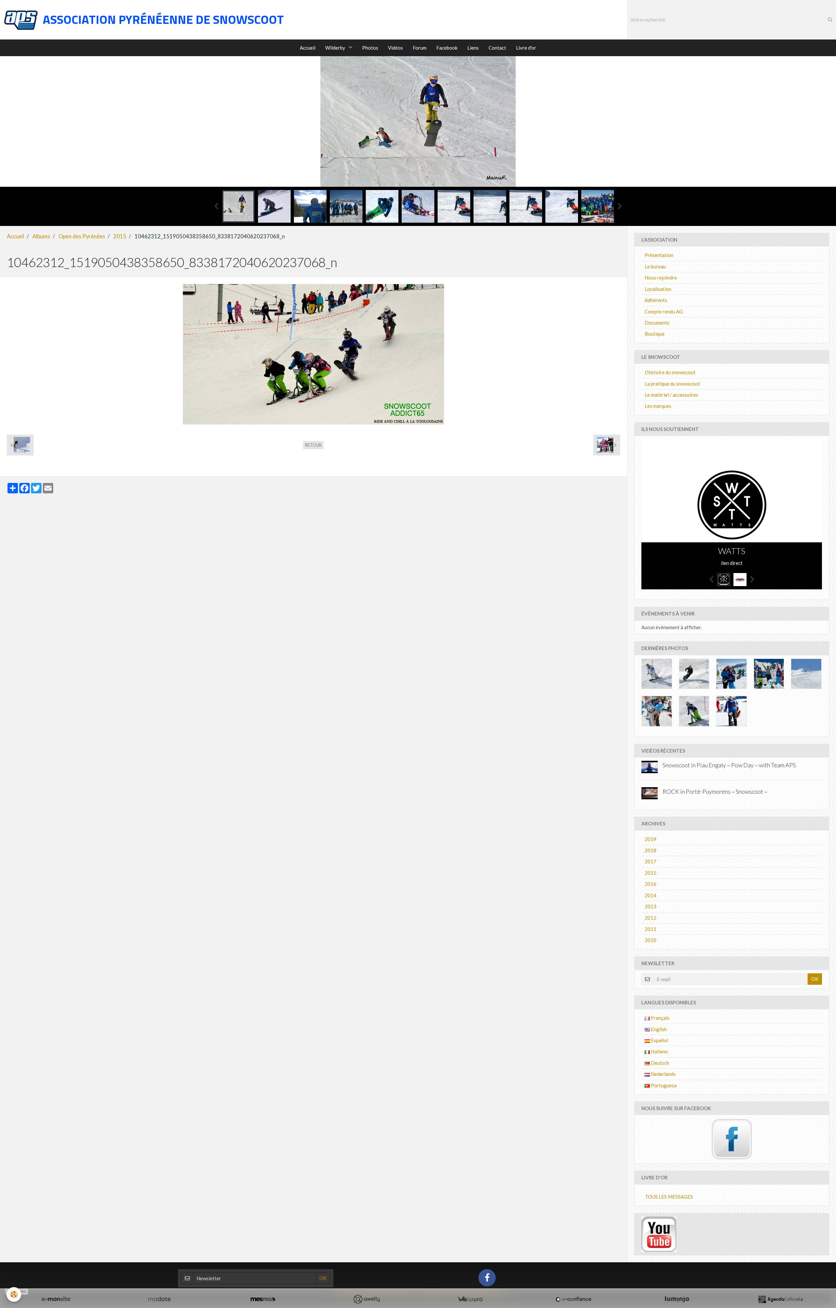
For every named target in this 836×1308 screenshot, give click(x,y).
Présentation (659, 255)
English (658, 1029)
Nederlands (663, 1074)
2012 (650, 918)
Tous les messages (669, 1197)
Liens (473, 48)
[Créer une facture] (469, 1299)
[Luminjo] (676, 1299)
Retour (313, 445)
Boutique (655, 334)
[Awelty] (366, 1299)
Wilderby (335, 48)
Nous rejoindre (661, 277)
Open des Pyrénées (81, 236)
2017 (650, 861)
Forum (419, 48)
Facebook (447, 48)
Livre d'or (526, 48)
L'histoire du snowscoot (670, 372)
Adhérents (656, 300)
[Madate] (159, 1299)
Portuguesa (663, 1085)
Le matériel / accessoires (671, 395)
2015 (119, 236)
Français (659, 1018)
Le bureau (655, 266)
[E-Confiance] (573, 1299)
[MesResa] (262, 1299)
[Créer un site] (55, 1299)
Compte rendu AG (664, 311)
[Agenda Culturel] (780, 1299)
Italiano (659, 1051)
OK (814, 979)
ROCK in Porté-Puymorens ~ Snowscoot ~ (715, 791)
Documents (657, 323)
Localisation (658, 289)
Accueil (307, 48)
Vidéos (395, 48)
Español (659, 1040)
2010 (650, 940)
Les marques (658, 406)
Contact (497, 48)
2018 (650, 850)
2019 (650, 839)
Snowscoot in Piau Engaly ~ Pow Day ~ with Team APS (729, 765)
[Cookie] (14, 1294)
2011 (650, 929)
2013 (650, 906)
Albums (41, 236)
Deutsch (659, 1063)
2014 (650, 895)
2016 (650, 884)
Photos (370, 48)
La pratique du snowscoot (672, 384)
